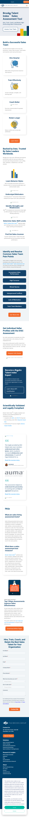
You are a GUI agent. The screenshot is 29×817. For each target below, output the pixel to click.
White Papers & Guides (8, 754)
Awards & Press (6, 772)
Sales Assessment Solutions (9, 745)
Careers (4, 770)
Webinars (5, 756)
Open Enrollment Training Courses (11, 749)
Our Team (5, 768)
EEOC (13, 418)
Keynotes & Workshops (8, 747)
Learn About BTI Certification (12, 390)
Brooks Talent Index (10, 554)
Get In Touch (8, 736)
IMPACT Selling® (6, 744)
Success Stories (6, 759)
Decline (14, 811)
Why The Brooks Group (8, 767)
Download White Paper (14, 628)
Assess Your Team (10, 29)
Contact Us (26, 1)
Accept (14, 807)
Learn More (14, 141)
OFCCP (18, 418)
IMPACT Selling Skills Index (11, 223)
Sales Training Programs (8, 742)
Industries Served (7, 773)
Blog (4, 758)
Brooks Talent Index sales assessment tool (13, 263)
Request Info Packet (14, 353)
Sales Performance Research (9, 761)
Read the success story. (12, 460)
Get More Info (14, 315)
